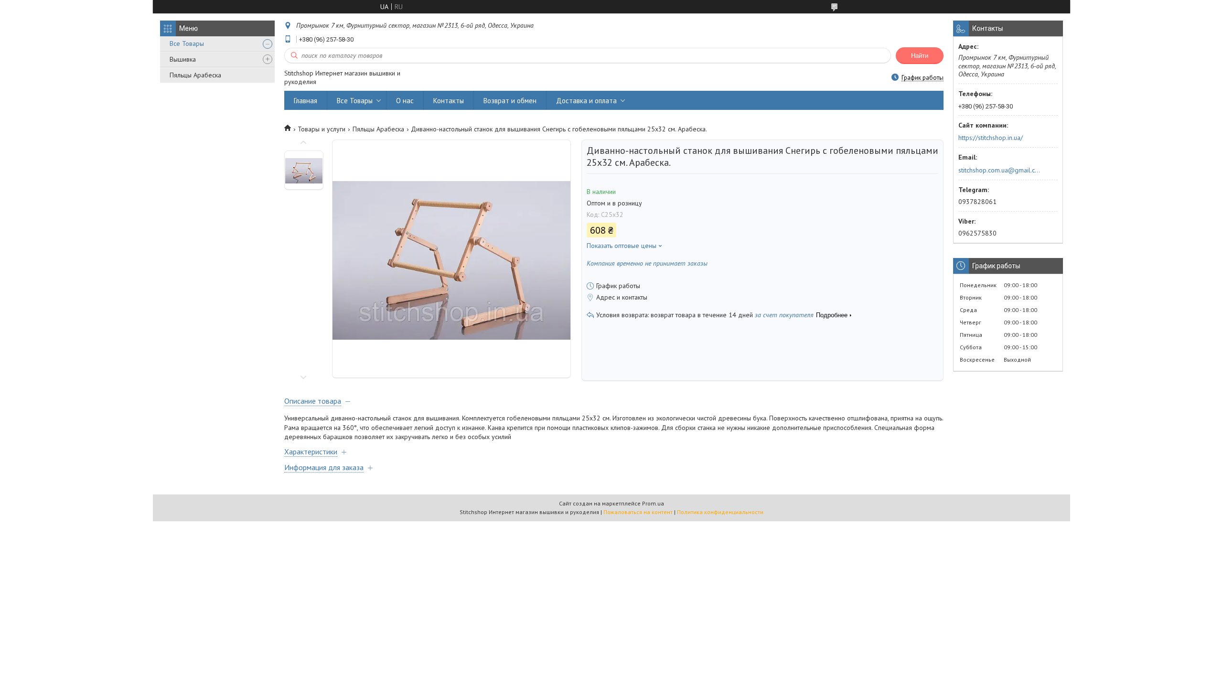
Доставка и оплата (586, 100)
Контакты (448, 100)
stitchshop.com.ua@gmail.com (1000, 170)
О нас (405, 100)
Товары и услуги (321, 129)
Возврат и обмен (509, 100)
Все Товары (187, 43)
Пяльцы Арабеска (195, 75)
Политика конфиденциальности (720, 512)
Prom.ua (653, 503)
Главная (305, 100)
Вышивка (183, 59)
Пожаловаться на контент (638, 512)
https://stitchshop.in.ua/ (990, 137)
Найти (919, 55)
